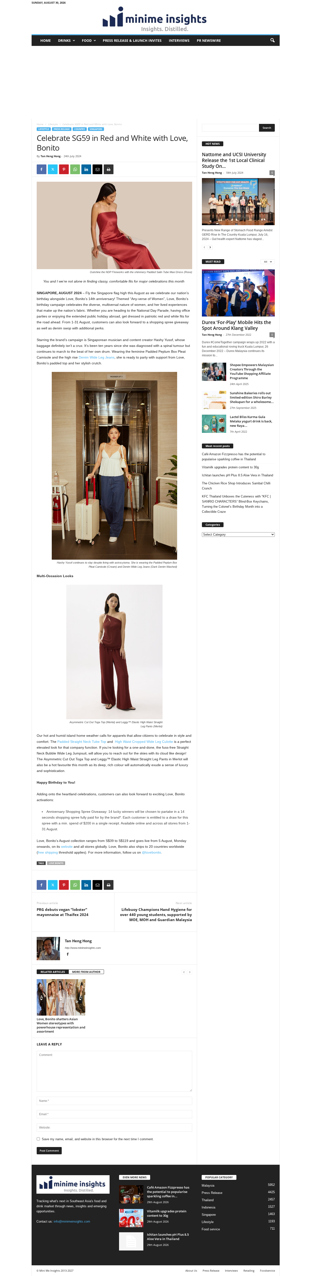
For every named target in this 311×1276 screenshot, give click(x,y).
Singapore (96, 129)
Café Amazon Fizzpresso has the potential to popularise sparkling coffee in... (168, 1191)
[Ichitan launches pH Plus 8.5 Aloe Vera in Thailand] (131, 1241)
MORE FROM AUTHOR (86, 972)
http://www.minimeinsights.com (83, 947)
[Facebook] (41, 169)
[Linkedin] (86, 169)
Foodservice (267, 1270)
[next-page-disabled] (189, 972)
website (67, 846)
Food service (211, 1229)
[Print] (108, 169)
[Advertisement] (156, 82)
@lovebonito (151, 852)
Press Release (62, 129)
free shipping (48, 852)
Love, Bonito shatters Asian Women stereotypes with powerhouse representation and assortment (61, 1025)
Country (79, 129)
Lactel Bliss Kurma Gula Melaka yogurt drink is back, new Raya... (251, 421)
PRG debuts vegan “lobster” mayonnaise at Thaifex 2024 (62, 912)
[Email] (97, 169)
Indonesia (208, 1207)
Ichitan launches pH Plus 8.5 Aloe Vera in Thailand (237, 475)
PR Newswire (209, 40)
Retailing (248, 1270)
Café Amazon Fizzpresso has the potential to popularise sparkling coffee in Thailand (233, 456)
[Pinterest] (64, 169)
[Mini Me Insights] (156, 19)
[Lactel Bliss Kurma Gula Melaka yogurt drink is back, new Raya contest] (214, 424)
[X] (53, 169)
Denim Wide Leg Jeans (96, 357)
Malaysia (208, 1185)
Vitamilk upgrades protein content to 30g (230, 467)
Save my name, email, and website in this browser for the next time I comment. (98, 1139)
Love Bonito (56, 863)
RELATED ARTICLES (53, 972)
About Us (191, 1270)
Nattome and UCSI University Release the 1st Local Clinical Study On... (234, 160)
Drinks (64, 40)
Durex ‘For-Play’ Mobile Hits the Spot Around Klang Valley (236, 325)
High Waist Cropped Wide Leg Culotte (144, 742)
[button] (272, 40)
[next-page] (210, 247)
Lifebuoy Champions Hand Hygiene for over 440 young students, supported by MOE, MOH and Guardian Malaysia (156, 914)
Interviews (179, 40)
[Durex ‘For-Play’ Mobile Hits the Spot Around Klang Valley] (238, 293)
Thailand (208, 1200)
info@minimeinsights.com (72, 1221)
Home (45, 40)
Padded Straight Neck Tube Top (81, 742)
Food (87, 40)
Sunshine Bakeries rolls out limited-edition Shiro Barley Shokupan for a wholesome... (252, 397)
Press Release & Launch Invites (132, 40)
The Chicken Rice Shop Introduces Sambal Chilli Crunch (236, 485)
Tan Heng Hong (50, 156)
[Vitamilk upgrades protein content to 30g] (131, 1218)
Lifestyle (53, 124)
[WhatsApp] (75, 169)
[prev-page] (183, 972)
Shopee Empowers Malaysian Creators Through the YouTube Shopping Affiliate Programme (252, 371)
